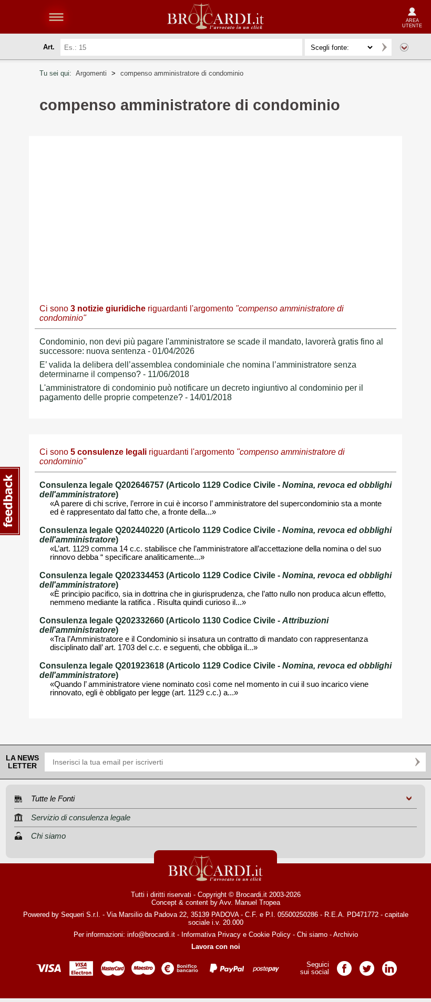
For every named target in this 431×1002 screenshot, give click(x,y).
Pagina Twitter (367, 965)
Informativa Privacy (211, 934)
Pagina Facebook (344, 965)
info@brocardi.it (151, 934)
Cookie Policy (270, 934)
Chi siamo (312, 934)
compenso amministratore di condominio (181, 73)
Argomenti (91, 73)
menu (56, 17)
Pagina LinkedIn (389, 965)
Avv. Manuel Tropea (249, 902)
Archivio (345, 934)
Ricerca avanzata (404, 47)
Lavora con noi (215, 947)
